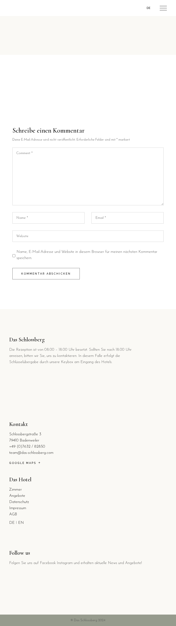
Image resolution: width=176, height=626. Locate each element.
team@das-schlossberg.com (31, 453)
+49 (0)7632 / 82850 (27, 447)
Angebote (17, 496)
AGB (13, 514)
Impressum (17, 508)
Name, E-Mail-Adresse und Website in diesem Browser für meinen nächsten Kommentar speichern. (86, 255)
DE (12, 523)
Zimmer (15, 490)
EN (21, 523)
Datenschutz (19, 502)
